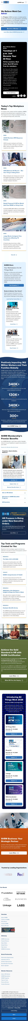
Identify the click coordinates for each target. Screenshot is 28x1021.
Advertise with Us (5, 959)
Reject (14, 1014)
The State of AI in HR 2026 (10, 559)
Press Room (4, 921)
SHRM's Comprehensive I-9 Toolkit (12, 575)
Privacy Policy (17, 1007)
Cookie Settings (14, 1010)
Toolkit (5, 572)
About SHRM (4, 917)
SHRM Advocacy (5, 939)
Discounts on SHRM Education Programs (11, 497)
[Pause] (21, 95)
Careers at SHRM (5, 919)
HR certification (14, 661)
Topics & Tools (4, 980)
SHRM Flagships (5, 978)
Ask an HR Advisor (7, 492)
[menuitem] (6, 2)
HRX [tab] (15, 96)
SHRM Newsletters (5, 976)
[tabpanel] (14, 470)
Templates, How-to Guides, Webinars (9, 451)
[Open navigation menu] (2, 2)
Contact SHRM (4, 923)
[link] (14, 126)
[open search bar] (26, 2)
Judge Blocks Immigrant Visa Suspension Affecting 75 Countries (12, 238)
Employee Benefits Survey (10, 608)
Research (5, 556)
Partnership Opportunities (7, 957)
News (4, 135)
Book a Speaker (5, 965)
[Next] (24, 95)
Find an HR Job (5, 982)
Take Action (4, 947)
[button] (14, 28)
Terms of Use (10, 1007)
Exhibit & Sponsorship (6, 961)
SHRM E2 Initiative (5, 949)
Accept (14, 1018)
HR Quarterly (6, 502)
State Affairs (4, 943)
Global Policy (4, 945)
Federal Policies (5, 941)
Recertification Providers (7, 963)
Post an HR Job (4, 925)
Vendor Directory (5, 984)
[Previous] (18, 95)
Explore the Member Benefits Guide (9, 447)
